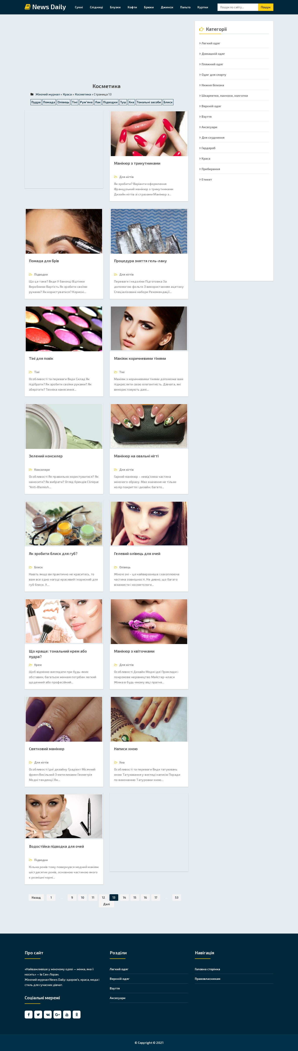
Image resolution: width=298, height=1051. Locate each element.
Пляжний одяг (212, 64)
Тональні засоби (149, 102)
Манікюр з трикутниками (137, 163)
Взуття (206, 116)
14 (124, 897)
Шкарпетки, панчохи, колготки (224, 95)
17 (155, 897)
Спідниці (96, 7)
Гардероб (208, 148)
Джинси (167, 7)
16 (145, 897)
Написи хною (126, 748)
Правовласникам (207, 978)
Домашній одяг (213, 53)
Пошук (266, 7)
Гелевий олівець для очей (137, 553)
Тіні (74, 102)
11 (93, 897)
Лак (98, 102)
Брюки (149, 7)
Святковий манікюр (46, 748)
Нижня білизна (212, 85)
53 (176, 897)
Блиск (168, 102)
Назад (36, 897)
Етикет (206, 179)
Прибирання (210, 169)
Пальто (185, 7)
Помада (49, 102)
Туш (123, 102)
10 (82, 897)
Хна (131, 102)
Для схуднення (212, 137)
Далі (106, 904)
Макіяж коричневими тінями (140, 358)
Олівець (63, 102)
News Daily (48, 6)
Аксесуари (209, 127)
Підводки (110, 102)
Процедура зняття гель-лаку (140, 260)
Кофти (132, 7)
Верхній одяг (211, 106)
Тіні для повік (41, 358)
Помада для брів (44, 260)
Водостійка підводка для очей (56, 846)
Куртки (202, 7)
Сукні (79, 7)
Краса (205, 158)
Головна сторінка (207, 969)
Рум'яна (86, 102)
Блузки (115, 7)
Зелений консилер (46, 456)
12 (103, 897)
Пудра (36, 102)
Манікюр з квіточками (134, 651)
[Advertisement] (106, 51)
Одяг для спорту (213, 74)
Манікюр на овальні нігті (136, 456)
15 (134, 897)
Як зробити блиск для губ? (53, 553)
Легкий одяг (210, 43)
